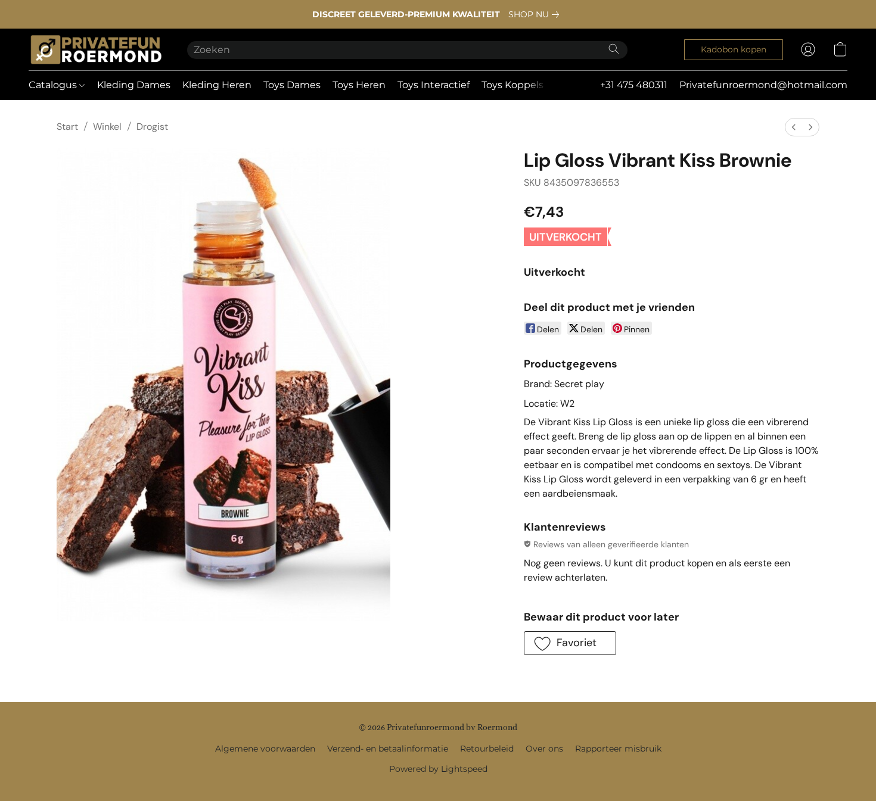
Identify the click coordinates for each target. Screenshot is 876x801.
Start (67, 126)
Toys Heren (359, 85)
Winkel (107, 126)
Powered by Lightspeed (438, 768)
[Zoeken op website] (614, 48)
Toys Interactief (433, 85)
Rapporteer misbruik (618, 748)
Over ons (544, 748)
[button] (96, 49)
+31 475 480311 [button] (633, 85)
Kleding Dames (133, 85)
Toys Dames (292, 85)
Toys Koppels (512, 85)
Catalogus (54, 85)
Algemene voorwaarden (265, 748)
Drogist (152, 126)
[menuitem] (793, 127)
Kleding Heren (216, 85)
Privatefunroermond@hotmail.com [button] (763, 85)
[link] (536, 14)
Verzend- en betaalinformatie (387, 748)
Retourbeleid (487, 748)
